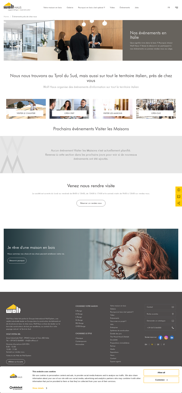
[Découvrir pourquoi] (91, 254)
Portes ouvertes (152, 314)
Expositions (114, 352)
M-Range (79, 314)
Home (6, 16)
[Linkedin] (172, 337)
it (164, 344)
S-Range (79, 311)
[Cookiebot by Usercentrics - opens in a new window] (16, 388)
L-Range (79, 317)
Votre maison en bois (52, 7)
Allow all (161, 372)
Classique (79, 338)
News (112, 355)
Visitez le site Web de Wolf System (18, 355)
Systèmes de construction (119, 330)
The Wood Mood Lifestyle (119, 337)
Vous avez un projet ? (118, 321)
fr (169, 7)
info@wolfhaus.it (31, 340)
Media (112, 349)
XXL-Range (79, 323)
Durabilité (113, 340)
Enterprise (114, 327)
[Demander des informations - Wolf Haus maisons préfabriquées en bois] (178, 190)
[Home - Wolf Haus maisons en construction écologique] (17, 6)
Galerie (70, 7)
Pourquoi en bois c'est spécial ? (91, 7)
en (146, 344)
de (158, 344)
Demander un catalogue (156, 321)
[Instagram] (166, 337)
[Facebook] (160, 337)
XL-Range (79, 320)
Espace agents (115, 361)
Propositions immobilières (119, 343)
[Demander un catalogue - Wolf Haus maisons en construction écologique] (178, 196)
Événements (125, 7)
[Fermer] (175, 7)
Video (112, 7)
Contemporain (81, 341)
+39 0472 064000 (16, 340)
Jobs (137, 7)
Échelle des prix (116, 334)
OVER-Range (80, 326)
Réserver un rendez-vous (91, 203)
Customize (160, 380)
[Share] (178, 203)
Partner (113, 346)
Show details (38, 388)
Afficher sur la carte (15, 362)
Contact (113, 358)
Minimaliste (80, 344)
